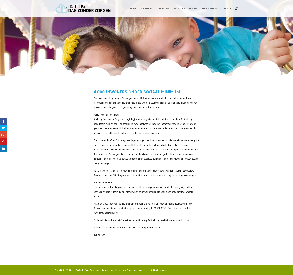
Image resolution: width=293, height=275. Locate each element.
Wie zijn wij (147, 8)
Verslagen (208, 8)
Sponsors (179, 8)
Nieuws (193, 8)
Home (133, 8)
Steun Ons (163, 8)
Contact (226, 8)
